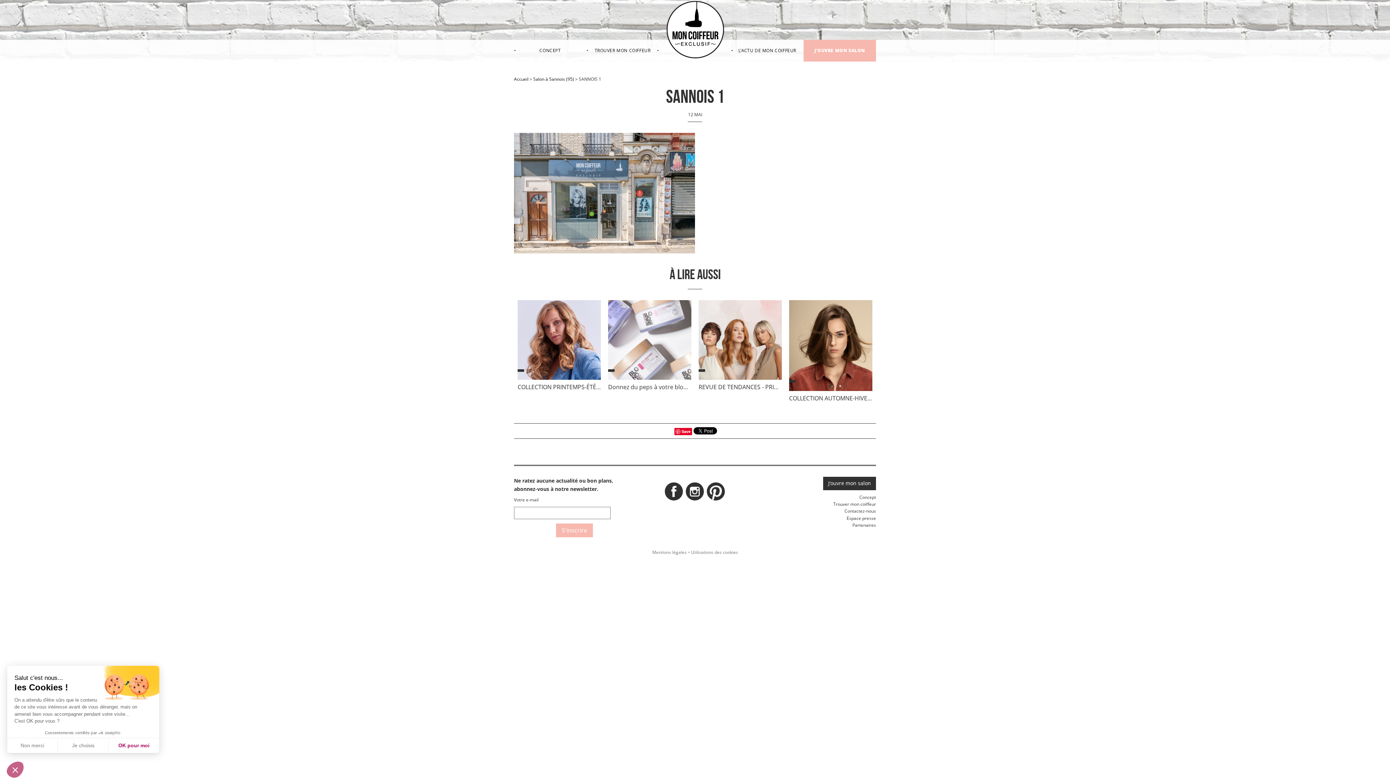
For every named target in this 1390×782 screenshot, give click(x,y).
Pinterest (715, 493)
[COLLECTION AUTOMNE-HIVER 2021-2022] (830, 347)
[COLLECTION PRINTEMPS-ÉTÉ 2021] (559, 341)
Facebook (674, 493)
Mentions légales (669, 552)
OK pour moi (133, 745)
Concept (550, 50)
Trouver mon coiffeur (623, 50)
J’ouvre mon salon (839, 50)
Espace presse (861, 518)
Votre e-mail (526, 500)
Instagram (695, 493)
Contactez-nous (860, 511)
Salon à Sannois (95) (553, 79)
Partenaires (864, 525)
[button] (15, 769)
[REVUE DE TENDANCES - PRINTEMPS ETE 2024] (740, 341)
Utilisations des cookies (714, 552)
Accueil (521, 79)
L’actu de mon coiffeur (767, 50)
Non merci (32, 745)
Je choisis (83, 745)
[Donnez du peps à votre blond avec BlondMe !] (649, 341)
